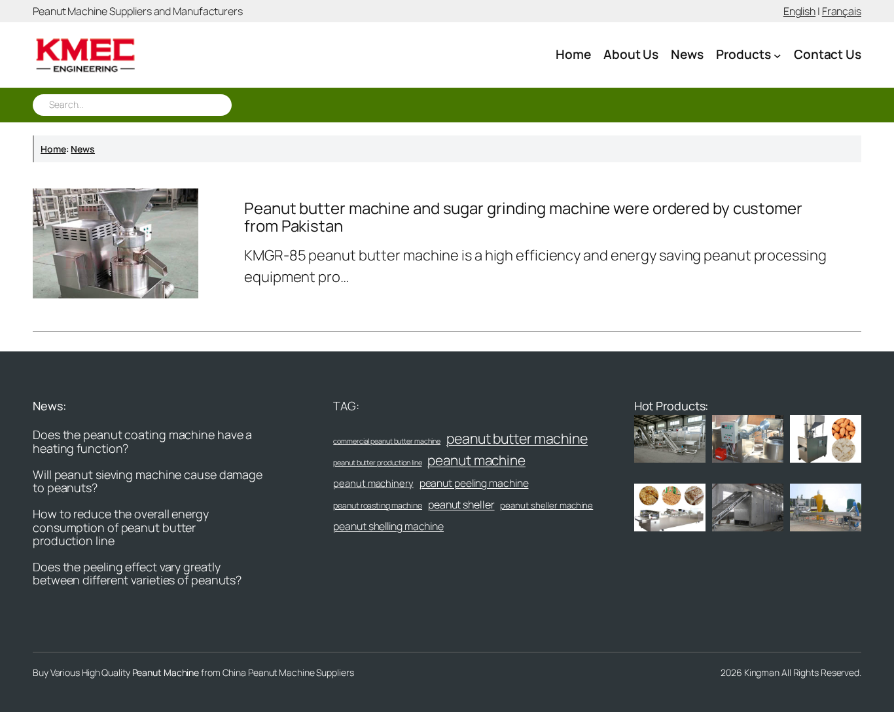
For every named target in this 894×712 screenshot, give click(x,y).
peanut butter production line (377, 462)
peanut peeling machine (474, 483)
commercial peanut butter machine (386, 441)
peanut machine (476, 460)
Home (53, 149)
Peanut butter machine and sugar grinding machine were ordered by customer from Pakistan (523, 216)
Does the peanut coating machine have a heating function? (142, 441)
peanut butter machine (517, 438)
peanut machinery (373, 483)
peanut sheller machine (546, 505)
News (83, 149)
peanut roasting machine (377, 505)
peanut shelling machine (388, 526)
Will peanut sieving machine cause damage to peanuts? (147, 481)
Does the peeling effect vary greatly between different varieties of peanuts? (137, 573)
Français (841, 11)
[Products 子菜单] (777, 55)
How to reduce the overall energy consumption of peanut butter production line (121, 527)
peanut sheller (461, 504)
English (799, 11)
